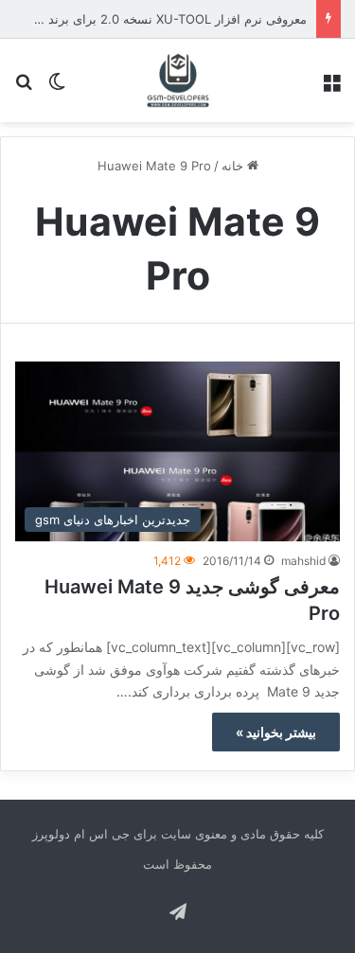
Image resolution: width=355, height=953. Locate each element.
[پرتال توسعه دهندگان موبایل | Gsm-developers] (178, 80)
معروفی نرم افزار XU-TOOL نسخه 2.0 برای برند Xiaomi (157, 18)
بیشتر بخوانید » (276, 732)
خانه (234, 165)
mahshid (303, 561)
